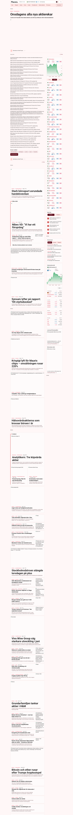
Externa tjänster (42, 5)
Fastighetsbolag (18, 506)
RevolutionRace (16, 11)
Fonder (29, 5)
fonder (16, 268)
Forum (25, 5)
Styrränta (17, 579)
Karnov (16, 739)
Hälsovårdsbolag (18, 418)
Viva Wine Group (18, 636)
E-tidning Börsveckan (51, 372)
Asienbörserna (17, 541)
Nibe (16, 222)
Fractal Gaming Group (20, 476)
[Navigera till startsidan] (14, 2)
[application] (54, 70)
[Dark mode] (56, 2)
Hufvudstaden (17, 392)
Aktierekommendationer (19, 674)
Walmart (16, 648)
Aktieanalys (14, 476)
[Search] (61, 2)
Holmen (16, 797)
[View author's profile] (25, 51)
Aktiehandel (17, 331)
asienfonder (20, 268)
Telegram (16, 5)
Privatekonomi (34, 5)
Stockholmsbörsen (18, 188)
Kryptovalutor (17, 767)
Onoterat (16, 358)
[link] (27, 183)
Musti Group (35, 476)
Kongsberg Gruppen (18, 731)
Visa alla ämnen (14, 154)
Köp (57, 61)
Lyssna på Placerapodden (52, 343)
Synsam (16, 296)
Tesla (16, 516)
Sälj (60, 61)
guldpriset (17, 598)
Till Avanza (48, 5)
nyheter (11, 11)
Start (12, 5)
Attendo (16, 780)
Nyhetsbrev (59, 5)
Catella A (16, 656)
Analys (21, 5)
